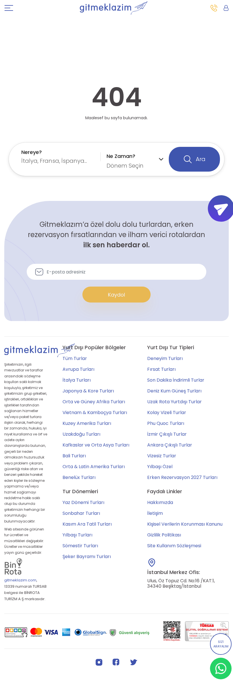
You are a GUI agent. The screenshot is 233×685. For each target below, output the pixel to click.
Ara (199, 159)
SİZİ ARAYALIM (220, 644)
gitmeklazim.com (20, 580)
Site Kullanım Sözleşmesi (174, 545)
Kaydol (116, 294)
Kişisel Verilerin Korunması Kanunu (184, 524)
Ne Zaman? (121, 156)
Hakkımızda (160, 502)
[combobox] (59, 156)
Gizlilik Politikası (164, 535)
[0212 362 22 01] (214, 8)
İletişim (155, 513)
